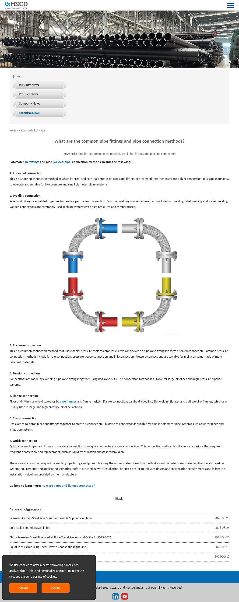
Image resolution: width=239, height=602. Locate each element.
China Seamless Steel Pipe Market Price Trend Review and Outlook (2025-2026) (61, 537)
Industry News (29, 85)
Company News (29, 103)
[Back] (119, 498)
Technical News (29, 113)
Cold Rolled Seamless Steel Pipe (30, 528)
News (22, 130)
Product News (28, 94)
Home (13, 130)
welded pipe (62, 162)
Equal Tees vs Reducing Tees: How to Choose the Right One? (49, 547)
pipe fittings (31, 162)
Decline (55, 588)
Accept (23, 588)
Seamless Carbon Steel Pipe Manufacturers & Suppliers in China (51, 518)
